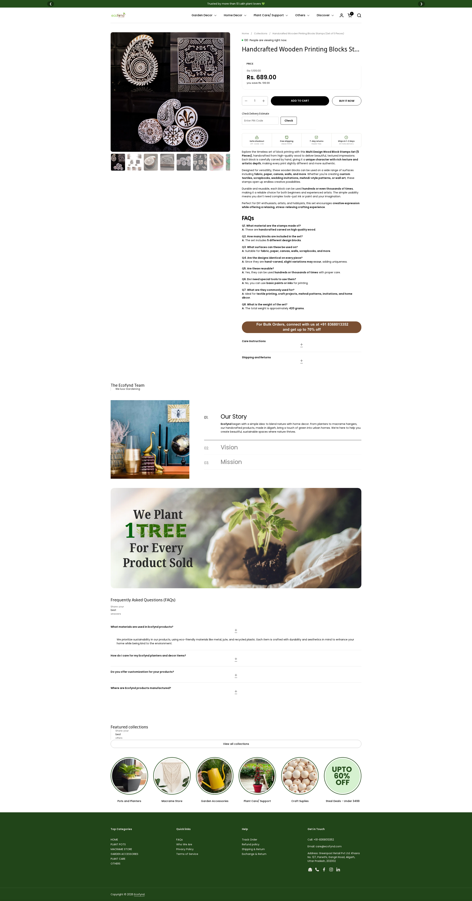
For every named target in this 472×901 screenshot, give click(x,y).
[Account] (341, 15)
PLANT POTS (118, 844)
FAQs (179, 839)
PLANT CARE (118, 859)
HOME (114, 839)
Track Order (249, 839)
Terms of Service (187, 854)
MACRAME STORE (121, 849)
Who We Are (184, 844)
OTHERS (115, 863)
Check (288, 120)
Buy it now (346, 101)
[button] (359, 15)
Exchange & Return (254, 854)
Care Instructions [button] (254, 341)
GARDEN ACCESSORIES (124, 854)
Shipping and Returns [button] (256, 357)
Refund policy (250, 844)
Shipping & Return (253, 849)
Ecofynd (139, 894)
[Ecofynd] (118, 15)
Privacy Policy (185, 849)
